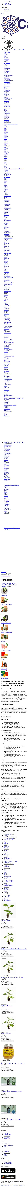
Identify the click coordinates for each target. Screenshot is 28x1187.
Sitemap (5, 1155)
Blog (5, 1154)
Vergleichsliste (7, 1138)
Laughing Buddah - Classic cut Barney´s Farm (12, 977)
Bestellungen (7, 1136)
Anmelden (6, 1133)
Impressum (3, 1185)
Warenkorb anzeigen (5, 576)
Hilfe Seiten (6, 1143)
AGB (9, 1185)
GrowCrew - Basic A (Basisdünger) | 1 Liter (11, 1091)
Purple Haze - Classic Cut (7, 1005)
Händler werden (7, 4)
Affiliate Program (8, 1162)
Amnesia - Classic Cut (6, 920)
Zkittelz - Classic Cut (6, 1033)
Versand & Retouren (8, 1145)
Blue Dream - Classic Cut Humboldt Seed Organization (14, 949)
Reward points (7, 1153)
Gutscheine (6, 3)
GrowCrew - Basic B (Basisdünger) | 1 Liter (11, 1120)
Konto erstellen (7, 1134)
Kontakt (5, 1146)
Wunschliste (6, 1137)
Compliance (22, 1185)
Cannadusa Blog (7, 1)
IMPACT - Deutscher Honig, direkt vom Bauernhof (13, 1063)
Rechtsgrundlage (7, 1163)
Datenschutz (15, 1185)
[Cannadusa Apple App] (8, 1172)
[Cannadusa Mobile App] (8, 1178)
